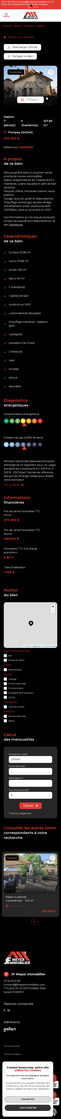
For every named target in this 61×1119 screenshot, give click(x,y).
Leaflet (26, 646)
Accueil (7, 25)
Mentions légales (12, 1054)
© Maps (36, 646)
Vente (17, 25)
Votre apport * (16, 778)
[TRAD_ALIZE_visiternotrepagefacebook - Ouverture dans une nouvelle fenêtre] (4, 1010)
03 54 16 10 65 (8, 2)
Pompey (28, 25)
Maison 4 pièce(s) (20, 898)
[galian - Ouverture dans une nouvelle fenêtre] (10, 1029)
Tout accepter (28, 1107)
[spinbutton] (30, 795)
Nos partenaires (12, 1046)
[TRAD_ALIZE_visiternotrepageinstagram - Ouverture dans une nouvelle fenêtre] (9, 1010)
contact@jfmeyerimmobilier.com (34, 2)
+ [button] (53, 606)
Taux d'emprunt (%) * (19, 790)
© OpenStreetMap (49, 646)
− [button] (53, 611)
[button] (34, 922)
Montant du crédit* (18, 754)
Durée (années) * (17, 766)
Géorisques (16, 224)
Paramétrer (27, 1099)
